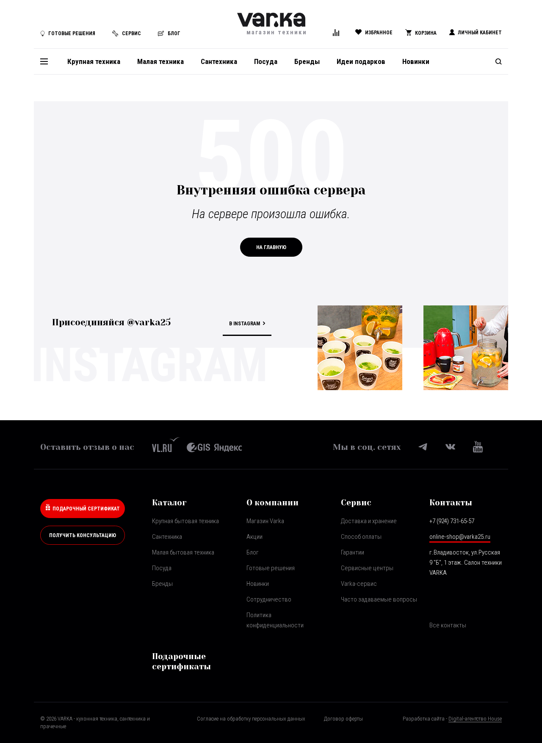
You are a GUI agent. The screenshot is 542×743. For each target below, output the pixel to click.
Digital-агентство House (475, 718)
